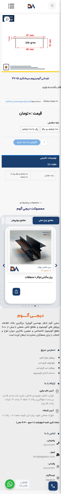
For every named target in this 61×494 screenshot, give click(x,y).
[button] (7, 19)
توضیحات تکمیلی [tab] (48, 158)
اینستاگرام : (50, 475)
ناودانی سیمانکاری (12, 101)
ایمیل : (52, 452)
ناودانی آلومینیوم (25, 101)
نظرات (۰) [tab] (52, 164)
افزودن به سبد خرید (27, 142)
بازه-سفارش (53, 123)
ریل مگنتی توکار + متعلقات (39, 277)
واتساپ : (51, 464)
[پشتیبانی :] (58, 443)
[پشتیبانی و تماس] (53, 486)
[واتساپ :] (58, 466)
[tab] (46, 220)
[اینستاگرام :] (58, 478)
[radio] (50, 129)
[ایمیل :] (58, 454)
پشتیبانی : (50, 440)
